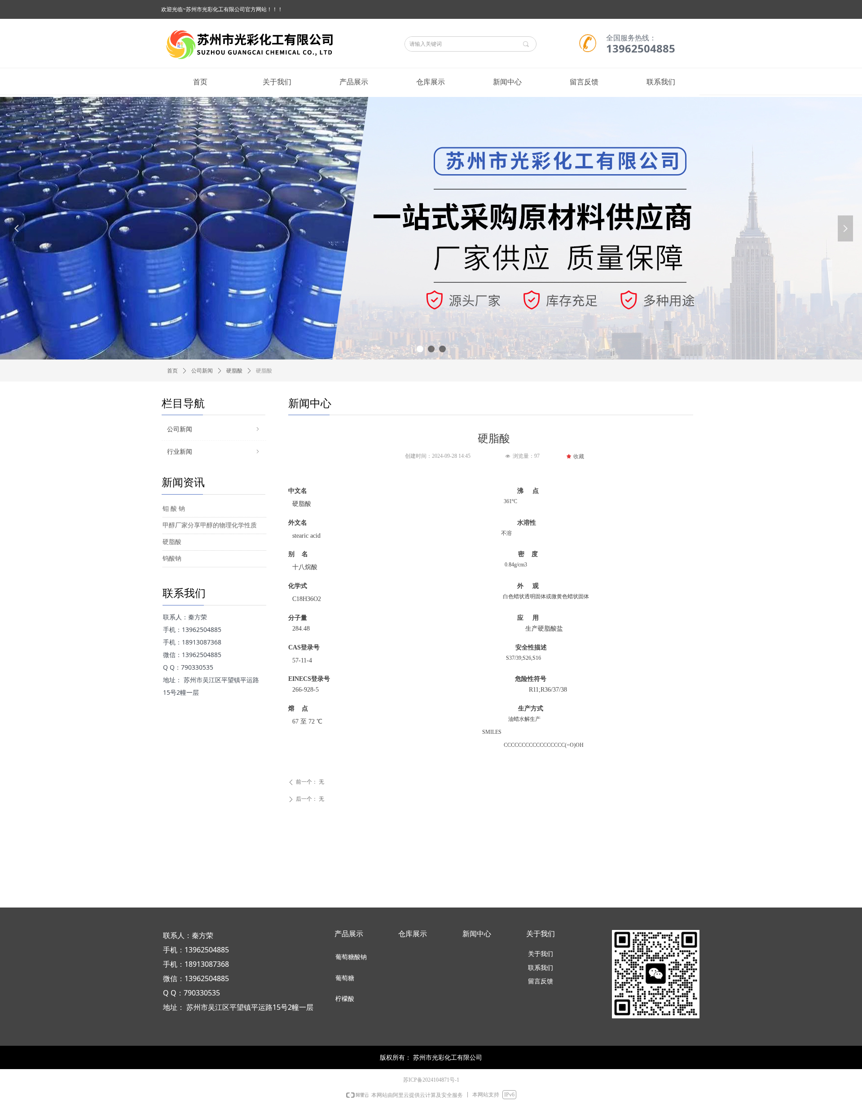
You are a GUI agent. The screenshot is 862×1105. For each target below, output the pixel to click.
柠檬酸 (344, 998)
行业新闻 (214, 451)
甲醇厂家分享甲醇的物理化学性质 (210, 525)
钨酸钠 (172, 558)
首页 (172, 371)
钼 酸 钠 (174, 508)
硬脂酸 (234, 371)
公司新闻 (202, 371)
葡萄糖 (344, 978)
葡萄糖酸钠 (351, 957)
